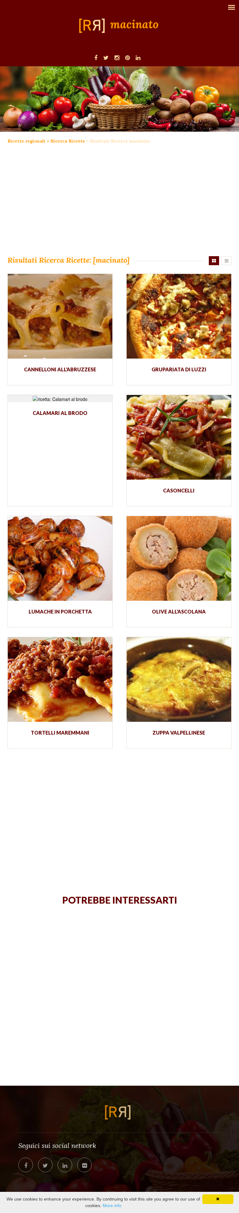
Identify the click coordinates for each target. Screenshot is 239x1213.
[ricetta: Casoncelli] (179, 437)
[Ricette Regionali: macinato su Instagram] (117, 57)
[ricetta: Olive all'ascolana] (179, 558)
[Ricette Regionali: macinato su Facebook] (95, 57)
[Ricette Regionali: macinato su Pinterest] (127, 57)
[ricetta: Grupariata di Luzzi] (179, 316)
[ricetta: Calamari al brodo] (60, 398)
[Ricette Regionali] (93, 25)
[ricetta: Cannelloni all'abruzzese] (60, 316)
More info (112, 1205)
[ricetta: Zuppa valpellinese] (179, 679)
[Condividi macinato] (25, 1165)
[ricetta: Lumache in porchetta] (60, 558)
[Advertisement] (119, 203)
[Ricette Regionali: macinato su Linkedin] (138, 57)
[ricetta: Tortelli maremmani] (60, 679)
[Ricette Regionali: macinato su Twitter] (106, 57)
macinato (134, 24)
